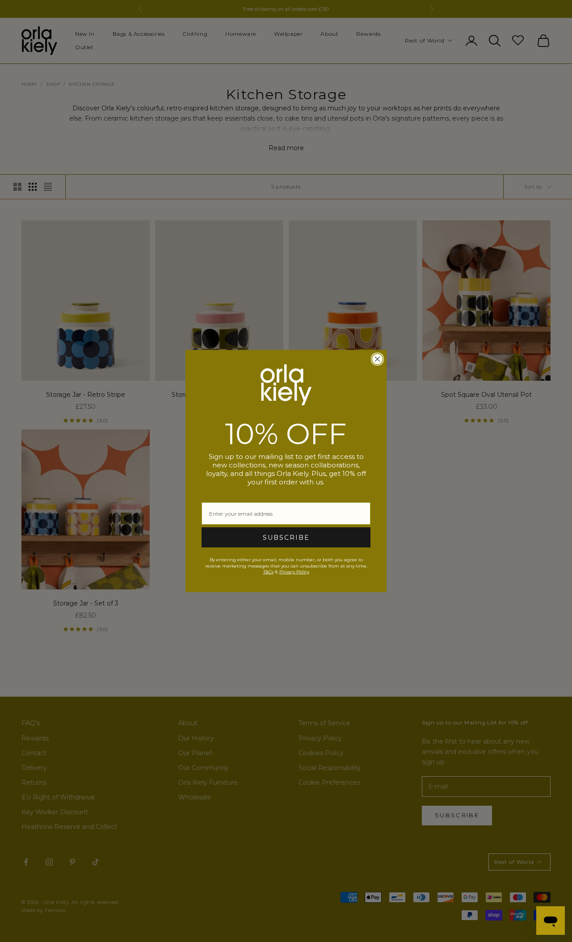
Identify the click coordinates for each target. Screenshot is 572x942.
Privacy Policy (294, 572)
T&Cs (268, 572)
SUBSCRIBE (286, 538)
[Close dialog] (377, 359)
